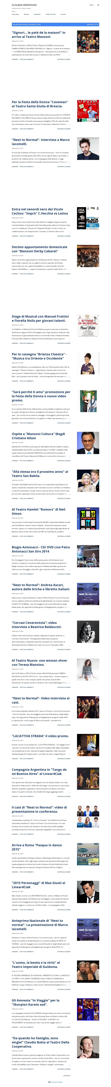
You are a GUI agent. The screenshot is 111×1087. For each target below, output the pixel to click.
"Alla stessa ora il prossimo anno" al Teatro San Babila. (40, 473)
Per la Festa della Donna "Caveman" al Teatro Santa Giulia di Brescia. (40, 104)
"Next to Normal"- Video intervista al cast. (41, 700)
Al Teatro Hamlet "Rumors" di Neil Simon (38, 511)
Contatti (63, 14)
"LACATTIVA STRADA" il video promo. (40, 736)
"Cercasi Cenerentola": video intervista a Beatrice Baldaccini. (37, 625)
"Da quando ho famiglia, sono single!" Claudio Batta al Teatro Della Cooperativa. (40, 1042)
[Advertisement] (41, 80)
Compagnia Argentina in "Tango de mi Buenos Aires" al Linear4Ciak (39, 771)
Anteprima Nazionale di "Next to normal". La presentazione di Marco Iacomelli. (40, 924)
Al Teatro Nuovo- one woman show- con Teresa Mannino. (40, 662)
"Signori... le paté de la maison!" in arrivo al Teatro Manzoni (38, 34)
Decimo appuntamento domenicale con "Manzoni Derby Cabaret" (39, 249)
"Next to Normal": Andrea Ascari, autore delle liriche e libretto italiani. (41, 587)
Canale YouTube (50, 14)
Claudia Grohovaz (24, 5)
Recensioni (37, 14)
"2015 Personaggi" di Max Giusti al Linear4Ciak (38, 885)
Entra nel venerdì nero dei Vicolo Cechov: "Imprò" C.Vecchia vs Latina (40, 211)
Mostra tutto (92, 24)
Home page (15, 14)
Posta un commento (27, 59)
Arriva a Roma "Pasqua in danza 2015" (37, 847)
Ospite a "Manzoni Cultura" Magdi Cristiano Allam (38, 436)
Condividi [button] (15, 59)
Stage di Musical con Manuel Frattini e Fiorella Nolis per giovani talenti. (40, 318)
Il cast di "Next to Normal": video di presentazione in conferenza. (39, 809)
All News (26, 14)
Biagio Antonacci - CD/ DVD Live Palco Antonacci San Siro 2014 (41, 549)
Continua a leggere (63, 59)
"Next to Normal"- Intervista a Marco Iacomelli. (41, 142)
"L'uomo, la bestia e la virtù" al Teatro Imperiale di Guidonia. (36, 964)
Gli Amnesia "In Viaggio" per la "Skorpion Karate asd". (35, 1002)
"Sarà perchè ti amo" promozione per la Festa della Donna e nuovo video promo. (41, 396)
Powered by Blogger (56, 1082)
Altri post (66, 1075)
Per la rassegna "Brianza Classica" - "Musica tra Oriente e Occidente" (39, 356)
